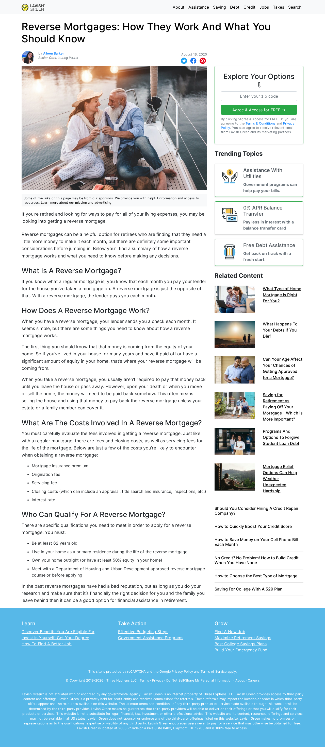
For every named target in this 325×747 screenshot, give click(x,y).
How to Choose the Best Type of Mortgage (256, 575)
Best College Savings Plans (241, 643)
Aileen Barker (53, 53)
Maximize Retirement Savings (243, 637)
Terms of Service (213, 671)
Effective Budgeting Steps (143, 631)
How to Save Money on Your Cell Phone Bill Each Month (256, 542)
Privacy (157, 680)
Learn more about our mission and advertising (76, 202)
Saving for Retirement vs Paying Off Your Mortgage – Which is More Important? (283, 407)
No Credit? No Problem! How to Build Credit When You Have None (257, 560)
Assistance (198, 7)
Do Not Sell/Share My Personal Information (199, 680)
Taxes (278, 7)
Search (294, 7)
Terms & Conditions (260, 123)
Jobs (264, 7)
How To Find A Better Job (47, 643)
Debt (234, 7)
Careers (254, 680)
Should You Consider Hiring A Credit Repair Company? (256, 511)
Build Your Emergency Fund (241, 649)
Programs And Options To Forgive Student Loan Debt (281, 437)
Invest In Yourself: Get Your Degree (55, 637)
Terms (144, 680)
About (178, 7)
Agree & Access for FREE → (259, 109)
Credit (249, 7)
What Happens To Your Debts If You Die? (280, 330)
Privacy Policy (182, 671)
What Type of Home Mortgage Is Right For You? (282, 294)
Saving (219, 7)
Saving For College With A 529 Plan (249, 589)
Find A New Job (230, 631)
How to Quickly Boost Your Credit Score (253, 526)
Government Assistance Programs (150, 637)
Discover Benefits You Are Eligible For (58, 631)
